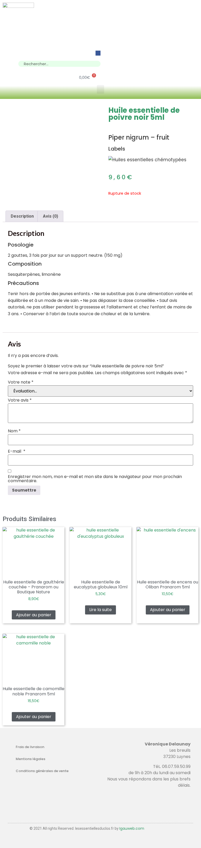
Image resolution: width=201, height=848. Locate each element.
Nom (14, 431)
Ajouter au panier (33, 615)
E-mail (16, 451)
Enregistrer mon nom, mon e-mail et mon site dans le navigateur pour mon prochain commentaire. (95, 479)
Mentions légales (30, 758)
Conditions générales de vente (42, 770)
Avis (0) (50, 216)
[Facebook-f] (98, 53)
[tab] (22, 216)
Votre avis (20, 400)
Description (22, 216)
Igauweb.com (131, 828)
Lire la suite (100, 610)
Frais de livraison (30, 746)
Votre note (21, 382)
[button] (100, 89)
